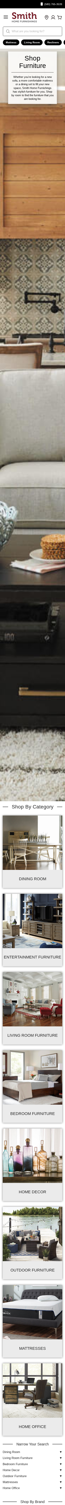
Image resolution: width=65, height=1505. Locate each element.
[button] (6, 17)
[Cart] (59, 17)
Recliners (53, 42)
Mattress (11, 42)
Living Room (32, 42)
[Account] (53, 17)
